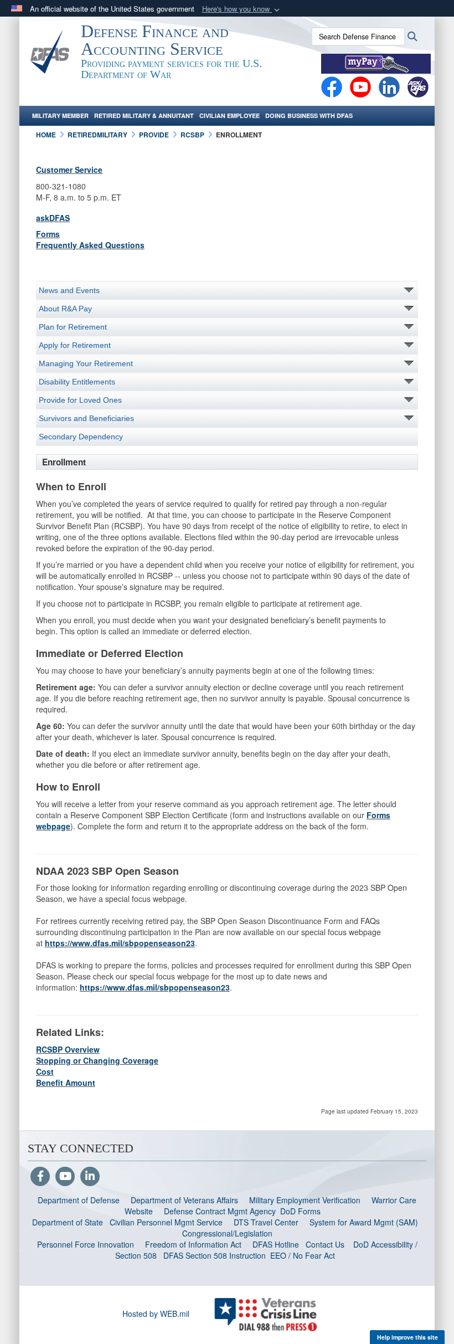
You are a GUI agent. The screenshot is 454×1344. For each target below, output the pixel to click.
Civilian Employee (229, 115)
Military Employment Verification (304, 1200)
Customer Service (69, 169)
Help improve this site (407, 1337)
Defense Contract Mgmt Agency (220, 1211)
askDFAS (53, 217)
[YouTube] (65, 1176)
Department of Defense (79, 1200)
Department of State (67, 1222)
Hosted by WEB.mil (155, 1313)
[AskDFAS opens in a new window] (418, 85)
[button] (242, 9)
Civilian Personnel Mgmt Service (168, 1222)
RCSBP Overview (68, 1049)
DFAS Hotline (275, 1244)
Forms (48, 233)
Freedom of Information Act (193, 1244)
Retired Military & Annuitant (144, 115)
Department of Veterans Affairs (184, 1200)
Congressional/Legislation (227, 1233)
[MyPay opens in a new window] (376, 62)
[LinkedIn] (90, 1176)
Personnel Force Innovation (85, 1244)
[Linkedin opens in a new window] (389, 85)
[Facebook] (331, 85)
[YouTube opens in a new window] (360, 85)
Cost (45, 1071)
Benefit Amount (65, 1082)
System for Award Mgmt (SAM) (364, 1222)
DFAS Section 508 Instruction (214, 1255)
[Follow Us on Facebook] (40, 1176)
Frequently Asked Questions (90, 244)
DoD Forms (301, 1211)
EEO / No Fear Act (303, 1255)
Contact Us (325, 1244)
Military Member (60, 115)
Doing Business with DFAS (309, 115)
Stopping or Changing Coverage (97, 1060)
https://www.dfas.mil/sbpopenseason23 (120, 942)
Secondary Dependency (81, 436)
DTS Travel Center (266, 1222)
